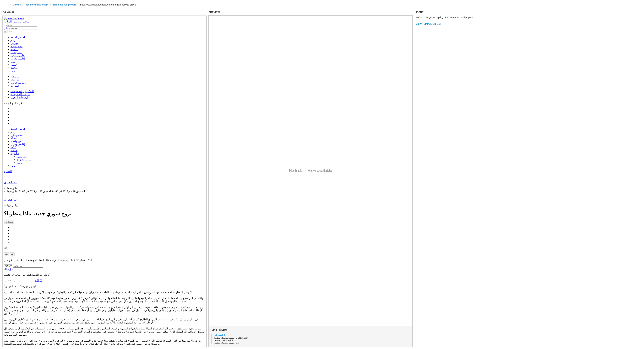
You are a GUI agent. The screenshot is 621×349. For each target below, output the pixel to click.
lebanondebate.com (37, 4)
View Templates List (428, 24)
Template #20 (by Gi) (64, 4)
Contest (17, 4)
